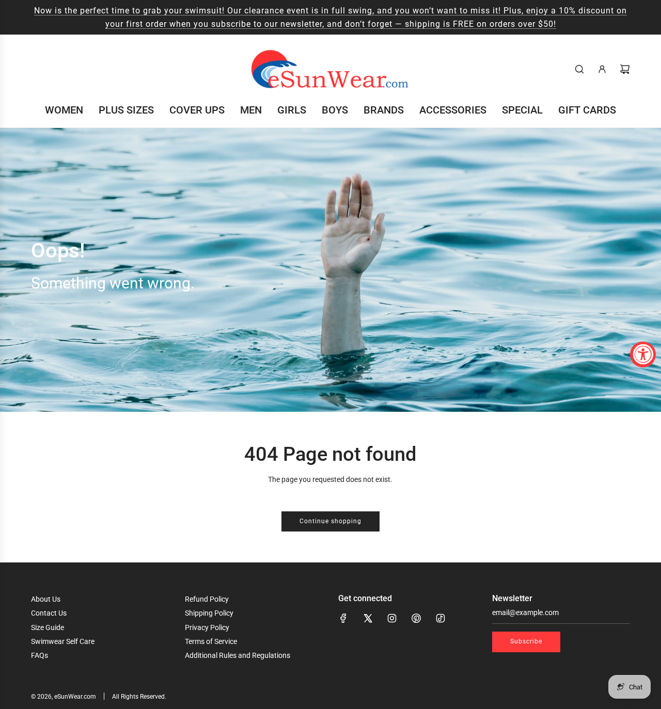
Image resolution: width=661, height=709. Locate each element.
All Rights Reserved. (139, 696)
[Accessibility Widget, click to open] (643, 354)
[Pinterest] (416, 618)
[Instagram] (392, 618)
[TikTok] (440, 618)
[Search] (579, 69)
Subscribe (526, 641)
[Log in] (602, 69)
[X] (367, 618)
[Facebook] (343, 618)
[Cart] (624, 69)
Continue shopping (330, 521)
